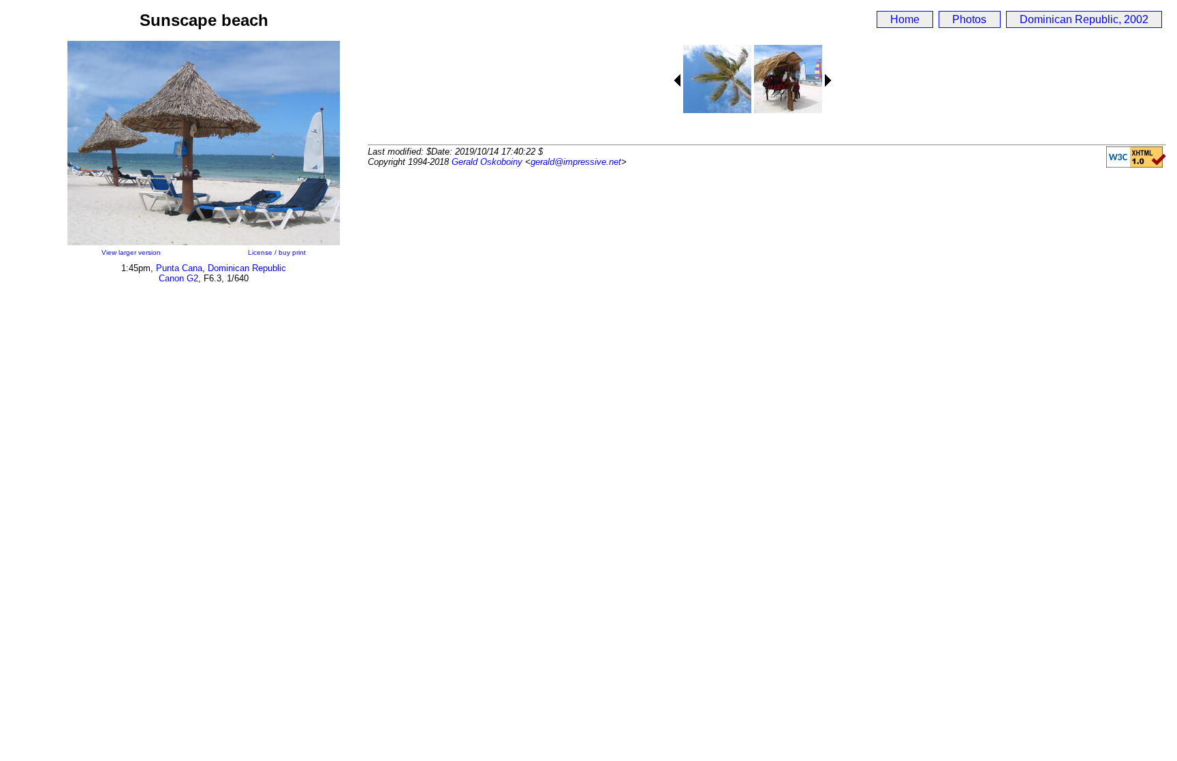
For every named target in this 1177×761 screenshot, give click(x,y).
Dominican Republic (247, 268)
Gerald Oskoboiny (487, 162)
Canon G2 (178, 278)
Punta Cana (179, 268)
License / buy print (277, 252)
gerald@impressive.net (576, 162)
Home (905, 19)
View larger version (131, 252)
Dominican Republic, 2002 (1084, 19)
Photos (969, 19)
